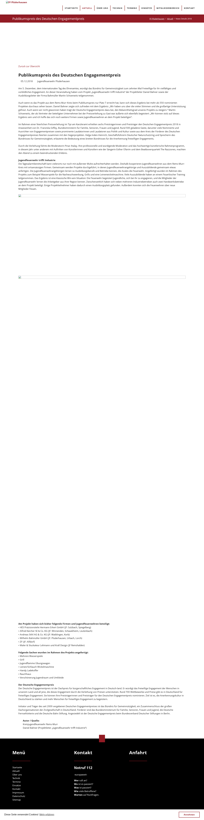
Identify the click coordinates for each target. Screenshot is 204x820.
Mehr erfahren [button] (46, 814)
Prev (42, 43)
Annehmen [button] (189, 814)
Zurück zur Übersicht (29, 66)
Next (161, 43)
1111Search (200, 8)
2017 (54, 39)
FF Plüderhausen (156, 18)
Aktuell (170, 18)
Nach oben (102, 738)
